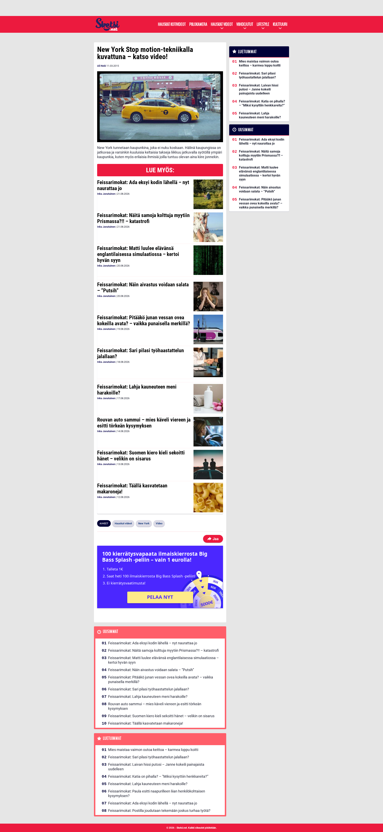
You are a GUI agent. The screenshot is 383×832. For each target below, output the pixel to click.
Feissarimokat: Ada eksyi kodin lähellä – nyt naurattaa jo (143, 185)
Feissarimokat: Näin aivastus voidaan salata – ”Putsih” (143, 288)
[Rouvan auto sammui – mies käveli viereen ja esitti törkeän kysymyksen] (208, 431)
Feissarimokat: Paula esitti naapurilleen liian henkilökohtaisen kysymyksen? (156, 793)
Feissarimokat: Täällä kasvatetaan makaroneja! (132, 489)
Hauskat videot (222, 24)
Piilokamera (198, 24)
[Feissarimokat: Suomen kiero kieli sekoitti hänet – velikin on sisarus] (208, 464)
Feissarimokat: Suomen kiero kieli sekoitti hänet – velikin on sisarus (141, 456)
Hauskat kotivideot (172, 24)
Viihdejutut (244, 24)
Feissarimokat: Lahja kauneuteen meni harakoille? (137, 390)
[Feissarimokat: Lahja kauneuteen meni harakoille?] (208, 399)
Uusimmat (110, 631)
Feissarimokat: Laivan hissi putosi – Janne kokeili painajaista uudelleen (156, 766)
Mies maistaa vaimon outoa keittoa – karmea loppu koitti (153, 750)
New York (143, 523)
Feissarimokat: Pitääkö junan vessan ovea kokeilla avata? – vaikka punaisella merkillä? (143, 320)
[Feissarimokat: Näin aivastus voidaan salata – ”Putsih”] (208, 296)
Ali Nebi (101, 65)
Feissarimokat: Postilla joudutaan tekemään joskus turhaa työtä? (159, 810)
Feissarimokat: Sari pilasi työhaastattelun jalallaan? (140, 353)
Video (159, 523)
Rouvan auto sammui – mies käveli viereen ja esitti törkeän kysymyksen (144, 423)
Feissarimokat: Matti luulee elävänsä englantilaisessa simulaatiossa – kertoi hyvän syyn (138, 254)
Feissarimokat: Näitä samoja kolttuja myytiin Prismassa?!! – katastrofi (143, 218)
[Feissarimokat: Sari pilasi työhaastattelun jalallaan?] (208, 362)
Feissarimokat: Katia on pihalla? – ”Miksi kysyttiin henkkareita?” (158, 776)
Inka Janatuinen (106, 193)
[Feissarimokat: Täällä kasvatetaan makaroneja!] (208, 497)
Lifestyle (263, 24)
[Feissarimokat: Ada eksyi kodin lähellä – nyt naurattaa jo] (208, 194)
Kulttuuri (280, 24)
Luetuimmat (112, 738)
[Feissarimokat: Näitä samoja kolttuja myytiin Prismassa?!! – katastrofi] (208, 227)
